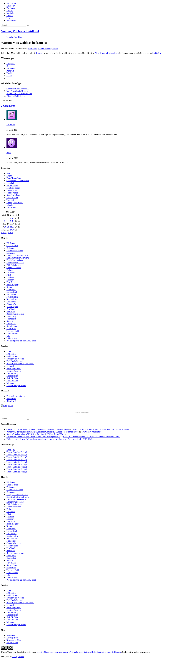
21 (8, 227)
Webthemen (11, 338)
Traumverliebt (12, 333)
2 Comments (8, 105)
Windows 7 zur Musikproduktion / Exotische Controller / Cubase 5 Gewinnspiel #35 (42, 432)
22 (11, 227)
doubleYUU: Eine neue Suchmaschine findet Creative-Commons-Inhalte (37, 429)
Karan (9, 287)
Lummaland (11, 292)
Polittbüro (156, 53)
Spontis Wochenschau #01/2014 (20, 434)
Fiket (8, 275)
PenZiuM (10, 309)
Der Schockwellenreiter (16, 260)
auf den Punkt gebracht (48, 48)
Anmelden (10, 635)
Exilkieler (10, 272)
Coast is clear (12, 245)
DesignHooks (18, 656)
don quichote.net (13, 267)
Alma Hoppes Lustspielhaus (107, 53)
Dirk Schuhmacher (14, 265)
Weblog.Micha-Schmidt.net (20, 31)
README (11, 401)
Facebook (10, 8)
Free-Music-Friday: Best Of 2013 (51, 434)
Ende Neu (10, 450)
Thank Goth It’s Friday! (16, 452)
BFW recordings (13, 368)
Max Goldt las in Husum (17, 91)
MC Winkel (11, 294)
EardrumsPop (12, 373)
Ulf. (8, 336)
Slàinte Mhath (12, 193)
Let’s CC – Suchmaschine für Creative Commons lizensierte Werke (100, 429)
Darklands (10, 253)
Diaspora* (10, 6)
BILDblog (10, 243)
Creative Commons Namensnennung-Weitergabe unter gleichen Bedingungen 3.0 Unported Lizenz (78, 652)
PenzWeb (10, 311)
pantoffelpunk (12, 306)
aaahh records (12, 356)
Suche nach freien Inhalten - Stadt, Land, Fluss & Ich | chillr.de (33, 436)
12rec (8, 351)
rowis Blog (11, 316)
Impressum (11, 20)
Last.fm (9, 10)
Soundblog (11, 319)
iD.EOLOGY (12, 378)
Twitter (9, 15)
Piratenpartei (11, 190)
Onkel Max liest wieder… (17, 89)
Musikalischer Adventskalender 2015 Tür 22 (75, 439)
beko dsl (10, 366)
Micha (8, 153)
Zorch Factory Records (16, 385)
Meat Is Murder (13, 188)
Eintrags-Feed (12, 638)
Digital (9, 176)
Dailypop (10, 248)
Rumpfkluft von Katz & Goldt (19, 93)
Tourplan (40, 53)
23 (13, 227)
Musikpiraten (12, 297)
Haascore (10, 280)
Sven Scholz (11, 326)
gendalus (10, 277)
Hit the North (12, 185)
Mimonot (10, 383)
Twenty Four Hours (14, 37)
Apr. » (10, 232)
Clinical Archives (13, 371)
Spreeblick (11, 323)
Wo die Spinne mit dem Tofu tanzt (21, 341)
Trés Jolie (10, 200)
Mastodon (10, 13)
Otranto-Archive (13, 304)
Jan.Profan (10, 125)
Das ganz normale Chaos (17, 255)
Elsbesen (10, 270)
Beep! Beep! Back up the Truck (20, 363)
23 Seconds (11, 354)
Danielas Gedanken (14, 250)
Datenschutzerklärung (15, 396)
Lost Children (12, 381)
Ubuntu (9, 205)
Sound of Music (13, 195)
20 (5, 227)
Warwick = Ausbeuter (91, 432)
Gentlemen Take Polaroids (17, 180)
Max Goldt (32, 48)
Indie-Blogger (12, 284)
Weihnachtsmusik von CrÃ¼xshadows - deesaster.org (29, 439)
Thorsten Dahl (12, 331)
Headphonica (12, 376)
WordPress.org (12, 642)
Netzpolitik (11, 302)
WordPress (11, 207)
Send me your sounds (82, 412)
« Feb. (3, 232)
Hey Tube (10, 282)
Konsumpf (11, 289)
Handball (10, 183)
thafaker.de (11, 328)
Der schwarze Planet (15, 263)
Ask (8, 173)
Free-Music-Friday (14, 178)
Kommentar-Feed (13, 640)
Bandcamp (11, 3)
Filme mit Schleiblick (15, 96)
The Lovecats (12, 197)
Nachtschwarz (12, 299)
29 (11, 230)
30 (13, 230)
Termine (10, 18)
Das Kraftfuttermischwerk (17, 258)
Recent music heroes (15, 314)
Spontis (9, 321)
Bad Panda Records (14, 361)
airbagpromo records (15, 359)
